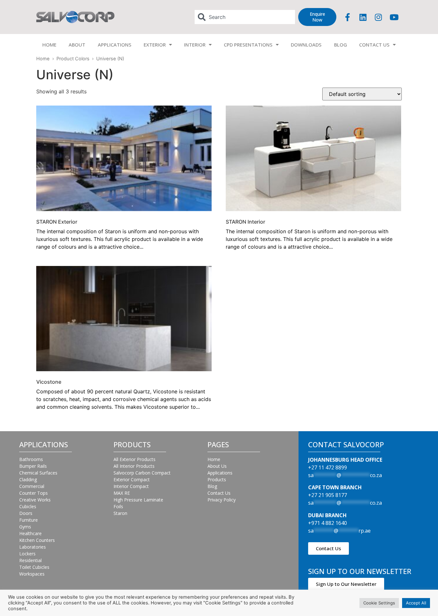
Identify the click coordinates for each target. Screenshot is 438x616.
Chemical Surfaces (38, 473)
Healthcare (30, 533)
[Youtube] (394, 17)
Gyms (25, 527)
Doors (25, 513)
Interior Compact (131, 486)
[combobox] (245, 17)
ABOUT (77, 44)
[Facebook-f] (348, 17)
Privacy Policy (221, 500)
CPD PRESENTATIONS (248, 44)
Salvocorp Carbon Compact (142, 473)
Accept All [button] (416, 602)
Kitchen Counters (37, 540)
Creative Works (35, 500)
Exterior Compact (132, 479)
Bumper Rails (33, 466)
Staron (120, 513)
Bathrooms (31, 459)
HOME (49, 44)
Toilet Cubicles (34, 567)
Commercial (31, 486)
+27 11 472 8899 (327, 467)
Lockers (27, 554)
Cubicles (27, 506)
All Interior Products (134, 466)
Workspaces (32, 574)
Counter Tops (33, 493)
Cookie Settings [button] (379, 602)
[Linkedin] (363, 17)
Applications (219, 473)
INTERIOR (195, 44)
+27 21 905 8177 (327, 495)
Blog (212, 486)
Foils (118, 506)
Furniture (28, 520)
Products (216, 479)
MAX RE (122, 493)
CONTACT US (374, 44)
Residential (30, 560)
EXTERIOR (155, 44)
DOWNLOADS (306, 44)
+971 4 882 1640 (327, 522)
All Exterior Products (135, 459)
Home (43, 59)
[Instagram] (378, 17)
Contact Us (219, 493)
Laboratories (32, 547)
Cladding (28, 479)
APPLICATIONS (114, 44)
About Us (217, 466)
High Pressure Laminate (138, 500)
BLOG (340, 44)
